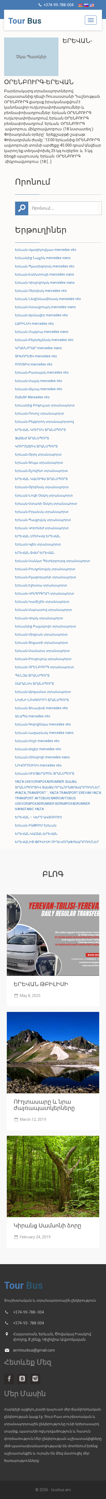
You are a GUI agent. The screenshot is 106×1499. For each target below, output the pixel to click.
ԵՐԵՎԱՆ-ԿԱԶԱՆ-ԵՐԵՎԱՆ (36, 834)
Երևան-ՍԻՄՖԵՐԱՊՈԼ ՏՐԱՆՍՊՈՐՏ (44, 773)
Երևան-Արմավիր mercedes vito (41, 315)
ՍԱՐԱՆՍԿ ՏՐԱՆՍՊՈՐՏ (34, 684)
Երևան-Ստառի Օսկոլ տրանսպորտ (46, 504)
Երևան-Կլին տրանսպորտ (38, 544)
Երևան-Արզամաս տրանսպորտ (43, 692)
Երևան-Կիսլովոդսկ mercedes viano (44, 283)
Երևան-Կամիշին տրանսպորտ (42, 602)
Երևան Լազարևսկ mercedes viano (44, 733)
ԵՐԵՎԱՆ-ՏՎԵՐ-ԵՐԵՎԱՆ (35, 553)
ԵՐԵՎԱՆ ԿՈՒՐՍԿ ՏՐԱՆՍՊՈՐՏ (40, 430)
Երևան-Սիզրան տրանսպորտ (41, 634)
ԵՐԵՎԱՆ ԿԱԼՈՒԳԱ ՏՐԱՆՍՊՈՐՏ (41, 479)
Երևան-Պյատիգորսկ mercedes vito (44, 266)
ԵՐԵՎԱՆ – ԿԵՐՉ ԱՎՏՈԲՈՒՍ (38, 817)
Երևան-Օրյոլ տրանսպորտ (38, 454)
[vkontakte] (22, 1379)
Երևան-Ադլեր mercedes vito (38, 749)
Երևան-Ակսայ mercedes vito (38, 389)
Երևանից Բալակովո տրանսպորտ (45, 626)
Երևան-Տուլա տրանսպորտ (39, 463)
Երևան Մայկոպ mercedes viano (41, 332)
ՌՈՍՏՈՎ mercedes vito (33, 364)
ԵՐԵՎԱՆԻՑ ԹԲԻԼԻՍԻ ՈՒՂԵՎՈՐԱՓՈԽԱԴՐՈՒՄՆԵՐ (57, 842)
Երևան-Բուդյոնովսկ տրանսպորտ (45, 569)
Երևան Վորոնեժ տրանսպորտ (42, 528)
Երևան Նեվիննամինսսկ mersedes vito (48, 299)
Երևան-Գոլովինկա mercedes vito (43, 724)
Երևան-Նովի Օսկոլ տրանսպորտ (44, 495)
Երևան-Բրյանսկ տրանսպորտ (41, 512)
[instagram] (35, 1379)
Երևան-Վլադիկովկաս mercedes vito (45, 250)
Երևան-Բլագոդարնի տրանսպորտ (45, 577)
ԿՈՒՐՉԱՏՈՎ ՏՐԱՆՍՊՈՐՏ (36, 446)
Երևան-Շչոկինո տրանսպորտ (41, 471)
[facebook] (9, 1379)
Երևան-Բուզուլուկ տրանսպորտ (43, 659)
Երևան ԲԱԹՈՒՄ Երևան (36, 825)
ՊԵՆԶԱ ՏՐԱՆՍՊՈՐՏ (32, 675)
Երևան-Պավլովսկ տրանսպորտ (43, 520)
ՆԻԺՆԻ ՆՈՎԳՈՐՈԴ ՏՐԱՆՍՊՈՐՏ (42, 700)
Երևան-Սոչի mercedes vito (37, 741)
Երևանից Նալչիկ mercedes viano (42, 258)
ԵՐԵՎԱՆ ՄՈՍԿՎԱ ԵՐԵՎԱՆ (37, 536)
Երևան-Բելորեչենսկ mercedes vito (44, 340)
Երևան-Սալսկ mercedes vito (38, 381)
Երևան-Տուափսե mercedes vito (41, 708)
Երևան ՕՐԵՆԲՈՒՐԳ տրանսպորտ (44, 667)
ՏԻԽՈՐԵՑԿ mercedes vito (36, 356)
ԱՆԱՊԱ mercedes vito (32, 716)
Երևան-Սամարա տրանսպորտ (42, 651)
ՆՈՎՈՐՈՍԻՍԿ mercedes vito (38, 765)
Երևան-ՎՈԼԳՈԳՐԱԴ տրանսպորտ (44, 593)
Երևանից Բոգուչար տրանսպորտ (45, 405)
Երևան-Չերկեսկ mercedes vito (41, 291)
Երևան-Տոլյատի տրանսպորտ (41, 643)
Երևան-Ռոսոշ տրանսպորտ (39, 413)
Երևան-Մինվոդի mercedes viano (42, 757)
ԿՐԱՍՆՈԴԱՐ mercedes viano (38, 348)
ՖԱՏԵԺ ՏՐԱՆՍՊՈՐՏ (32, 438)
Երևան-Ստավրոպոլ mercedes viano (45, 307)
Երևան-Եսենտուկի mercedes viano (44, 274)
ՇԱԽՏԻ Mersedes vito (32, 397)
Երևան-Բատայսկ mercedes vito (41, 372)
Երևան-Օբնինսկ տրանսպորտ (42, 487)
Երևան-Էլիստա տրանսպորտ (41, 585)
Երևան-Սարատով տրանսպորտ (43, 610)
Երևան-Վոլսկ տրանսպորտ (39, 618)
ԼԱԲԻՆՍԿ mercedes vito (34, 324)
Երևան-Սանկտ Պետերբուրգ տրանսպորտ (52, 561)
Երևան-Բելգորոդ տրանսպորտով (44, 422)
